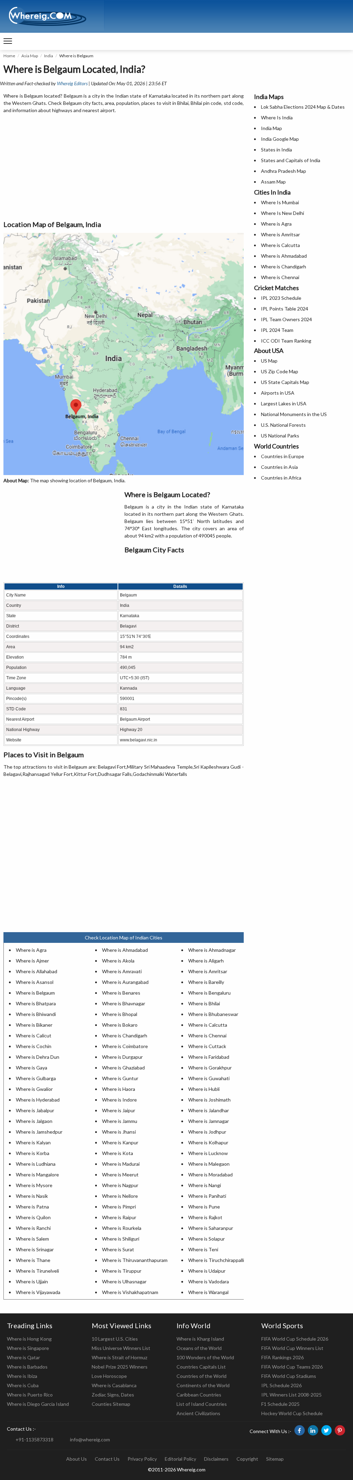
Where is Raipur (119, 1217)
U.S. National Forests (283, 425)
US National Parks (280, 435)
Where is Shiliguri (120, 1239)
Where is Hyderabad (38, 1100)
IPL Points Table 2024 (284, 309)
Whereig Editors (72, 83)
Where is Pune (204, 1207)
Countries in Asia (279, 467)
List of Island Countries (201, 1404)
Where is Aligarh (206, 961)
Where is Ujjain (32, 1281)
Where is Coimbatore (125, 1046)
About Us (76, 1459)
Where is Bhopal (119, 1014)
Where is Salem (32, 1239)
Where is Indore (119, 1100)
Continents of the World (203, 1385)
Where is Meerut (120, 1174)
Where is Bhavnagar (123, 1003)
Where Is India (277, 117)
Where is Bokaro (120, 1025)
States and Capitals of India (290, 160)
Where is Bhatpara (36, 1003)
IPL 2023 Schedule (281, 298)
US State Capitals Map (285, 382)
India (48, 55)
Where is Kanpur (120, 1142)
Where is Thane (33, 1260)
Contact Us (107, 1459)
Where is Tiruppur (121, 1271)
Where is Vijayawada (38, 1292)
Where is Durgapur (122, 1057)
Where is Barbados (27, 1367)
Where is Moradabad (210, 1174)
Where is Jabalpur (35, 1110)
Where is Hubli (204, 1089)
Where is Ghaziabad (123, 1067)
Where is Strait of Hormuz (119, 1357)
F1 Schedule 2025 (280, 1404)
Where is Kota (117, 1153)
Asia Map (29, 55)
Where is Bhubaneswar (213, 1014)
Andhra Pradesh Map (283, 171)
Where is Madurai (121, 1164)
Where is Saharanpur (210, 1228)
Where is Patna (32, 1207)
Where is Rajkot (205, 1217)
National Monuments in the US (294, 414)
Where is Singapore (28, 1348)
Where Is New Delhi (282, 213)
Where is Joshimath (209, 1100)
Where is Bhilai (204, 1003)
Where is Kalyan (33, 1142)
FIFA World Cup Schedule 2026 (294, 1339)
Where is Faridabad (208, 1057)
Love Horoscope (109, 1376)
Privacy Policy (142, 1459)
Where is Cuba (23, 1385)
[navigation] (7, 41)
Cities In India (272, 192)
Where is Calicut (33, 1035)
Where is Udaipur (206, 1271)
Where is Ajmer (32, 961)
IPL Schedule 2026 (281, 1385)
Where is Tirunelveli (37, 1271)
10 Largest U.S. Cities (115, 1339)
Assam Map (273, 182)
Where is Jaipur (118, 1110)
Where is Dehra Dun (37, 1057)
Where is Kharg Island (200, 1339)
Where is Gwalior (34, 1089)
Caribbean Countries (198, 1395)
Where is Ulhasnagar (124, 1281)
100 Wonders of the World (205, 1357)
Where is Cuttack (207, 1046)
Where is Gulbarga (36, 1078)
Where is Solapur (206, 1239)
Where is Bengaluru (209, 993)
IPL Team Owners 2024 (286, 319)
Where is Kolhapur (208, 1142)
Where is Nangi (204, 1185)
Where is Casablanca (114, 1385)
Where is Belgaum (35, 993)
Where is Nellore (120, 1196)
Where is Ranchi (33, 1228)
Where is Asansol (34, 982)
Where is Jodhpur (207, 1132)
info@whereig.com (90, 1439)
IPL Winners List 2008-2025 (291, 1395)
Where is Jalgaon (34, 1121)
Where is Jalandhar (208, 1110)
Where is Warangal (208, 1292)
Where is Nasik (32, 1196)
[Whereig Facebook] (299, 1430)
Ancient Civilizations (198, 1413)
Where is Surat (118, 1249)
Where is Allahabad (36, 971)
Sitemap (275, 1459)
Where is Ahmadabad (125, 950)
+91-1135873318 (34, 1439)
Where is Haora (118, 1089)
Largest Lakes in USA (283, 403)
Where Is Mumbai (280, 202)
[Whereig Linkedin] (313, 1430)
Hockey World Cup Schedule (292, 1413)
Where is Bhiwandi (36, 1014)
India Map (271, 128)
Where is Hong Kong (29, 1339)
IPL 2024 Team (277, 330)
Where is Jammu (119, 1121)
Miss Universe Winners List (121, 1348)
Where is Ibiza (22, 1376)
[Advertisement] (123, 167)
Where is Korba (32, 1153)
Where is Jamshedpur (39, 1132)
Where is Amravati (122, 971)
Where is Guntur (120, 1078)
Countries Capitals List (201, 1367)
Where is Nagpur (120, 1185)
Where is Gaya (31, 1067)
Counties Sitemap (111, 1404)
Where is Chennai (207, 1035)
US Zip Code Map (279, 371)
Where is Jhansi (119, 1132)
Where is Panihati (207, 1196)
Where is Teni (203, 1249)
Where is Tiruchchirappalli (216, 1260)
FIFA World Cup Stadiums (288, 1376)
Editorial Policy (180, 1459)
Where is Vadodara (208, 1281)
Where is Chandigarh (124, 1035)
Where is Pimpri (119, 1207)
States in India (276, 149)
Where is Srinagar (35, 1249)
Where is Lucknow (208, 1153)
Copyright (247, 1459)
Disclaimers (216, 1459)
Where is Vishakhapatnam (130, 1292)
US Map (269, 361)
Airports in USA (277, 393)
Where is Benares (121, 993)
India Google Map (280, 139)
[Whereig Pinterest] (340, 1430)
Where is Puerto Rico (30, 1395)
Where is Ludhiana (36, 1164)
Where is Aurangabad (125, 982)
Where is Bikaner (34, 1025)
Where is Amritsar (207, 971)
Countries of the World (201, 1376)
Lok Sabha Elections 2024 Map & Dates (303, 107)
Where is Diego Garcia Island (38, 1404)
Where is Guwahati (209, 1078)
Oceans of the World (199, 1348)
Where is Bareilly (206, 982)
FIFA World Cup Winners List (292, 1348)
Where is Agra (31, 950)
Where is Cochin (33, 1046)
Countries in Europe (282, 456)
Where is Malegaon (209, 1164)
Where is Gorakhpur (210, 1067)
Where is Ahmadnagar (212, 950)
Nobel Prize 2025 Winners (120, 1367)
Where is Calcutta (207, 1025)
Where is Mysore (34, 1185)
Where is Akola (118, 961)
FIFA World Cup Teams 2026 (292, 1367)
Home (9, 55)
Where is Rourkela (121, 1228)
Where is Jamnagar (208, 1121)
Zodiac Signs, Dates (113, 1395)
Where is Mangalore (37, 1174)
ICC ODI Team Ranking (286, 341)
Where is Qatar (23, 1357)
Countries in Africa (281, 478)
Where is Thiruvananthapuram (135, 1260)
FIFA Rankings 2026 (282, 1357)
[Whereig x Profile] (326, 1430)
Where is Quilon (33, 1217)
